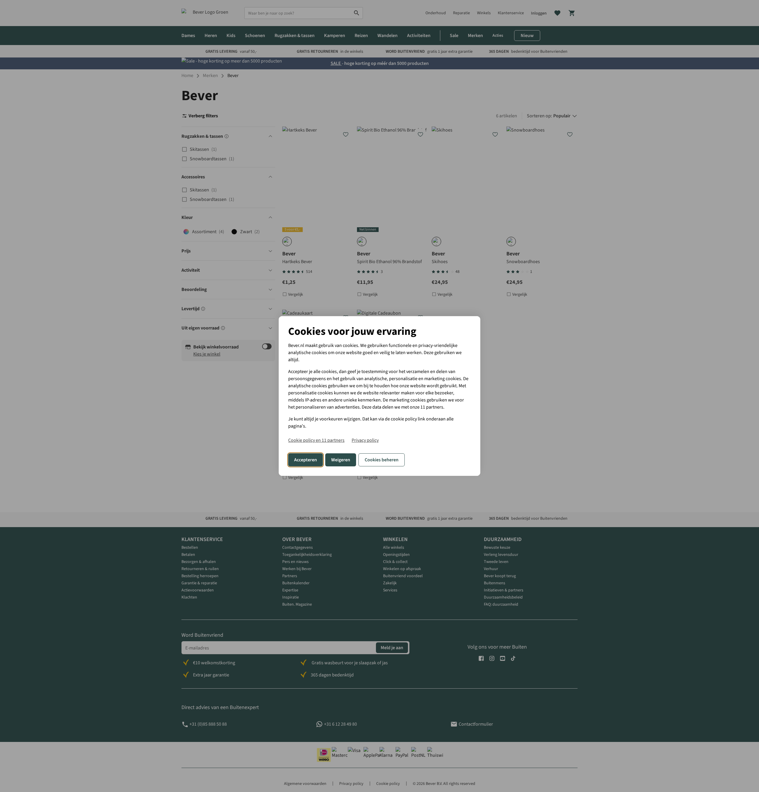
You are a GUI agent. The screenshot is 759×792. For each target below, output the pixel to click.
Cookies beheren (381, 460)
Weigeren (340, 460)
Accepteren (305, 460)
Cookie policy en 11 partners (316, 440)
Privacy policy (365, 440)
